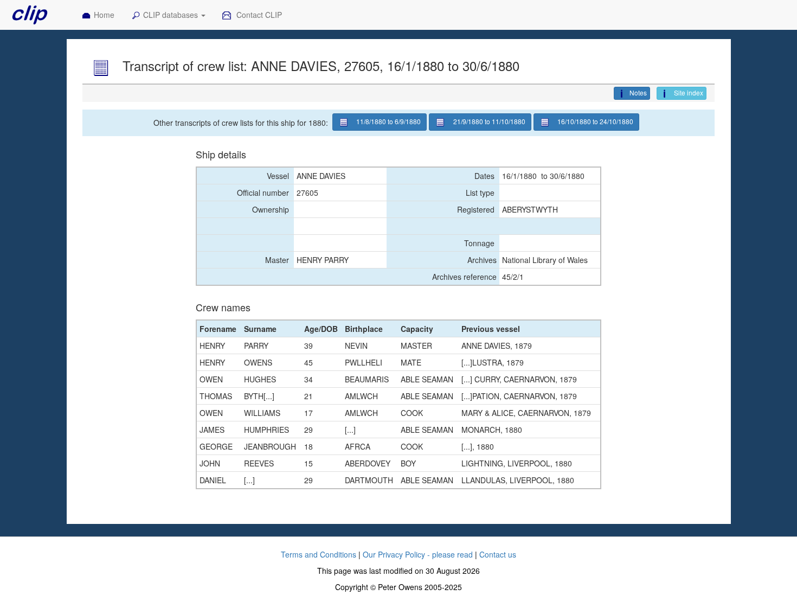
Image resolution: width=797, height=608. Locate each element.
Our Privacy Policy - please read (418, 554)
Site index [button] (687, 92)
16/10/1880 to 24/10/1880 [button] (595, 121)
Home (104, 14)
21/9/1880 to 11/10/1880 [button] (489, 121)
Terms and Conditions (318, 554)
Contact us (497, 554)
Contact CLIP (258, 14)
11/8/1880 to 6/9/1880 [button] (388, 121)
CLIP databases (171, 14)
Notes (638, 92)
